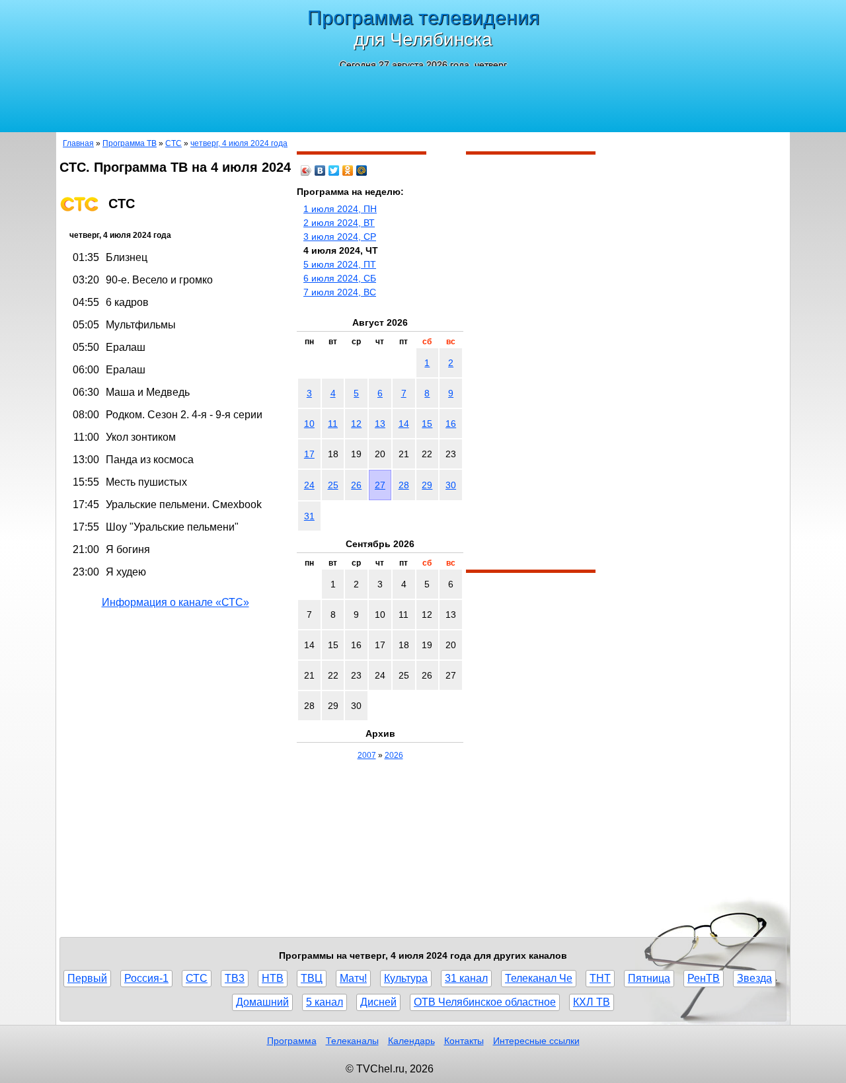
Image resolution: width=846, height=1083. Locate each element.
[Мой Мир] (362, 170)
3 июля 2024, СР (339, 236)
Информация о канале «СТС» (175, 602)
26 (356, 485)
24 (309, 485)
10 (309, 423)
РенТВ (703, 978)
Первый (87, 978)
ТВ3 (235, 978)
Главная (78, 143)
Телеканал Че (538, 978)
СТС (173, 143)
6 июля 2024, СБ (339, 278)
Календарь (411, 1040)
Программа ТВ (129, 143)
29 (427, 485)
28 (404, 485)
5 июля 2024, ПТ (339, 264)
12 (356, 423)
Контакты (464, 1040)
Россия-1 (146, 978)
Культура (406, 978)
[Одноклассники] (348, 170)
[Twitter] (334, 170)
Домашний (262, 1002)
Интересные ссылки (536, 1040)
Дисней (378, 1002)
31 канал (466, 978)
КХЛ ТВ (591, 1002)
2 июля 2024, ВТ (339, 222)
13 (380, 423)
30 (450, 485)
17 (309, 454)
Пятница (649, 978)
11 (333, 423)
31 (309, 516)
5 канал (324, 1002)
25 (333, 485)
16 (450, 423)
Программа (292, 1040)
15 (427, 423)
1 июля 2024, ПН (340, 209)
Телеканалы (352, 1040)
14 (404, 423)
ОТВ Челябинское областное (485, 1002)
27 (380, 485)
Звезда (754, 978)
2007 (367, 755)
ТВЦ (312, 978)
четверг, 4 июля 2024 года (239, 143)
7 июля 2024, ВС (339, 292)
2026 (394, 755)
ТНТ (600, 978)
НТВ (273, 978)
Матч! (353, 978)
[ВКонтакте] (320, 170)
